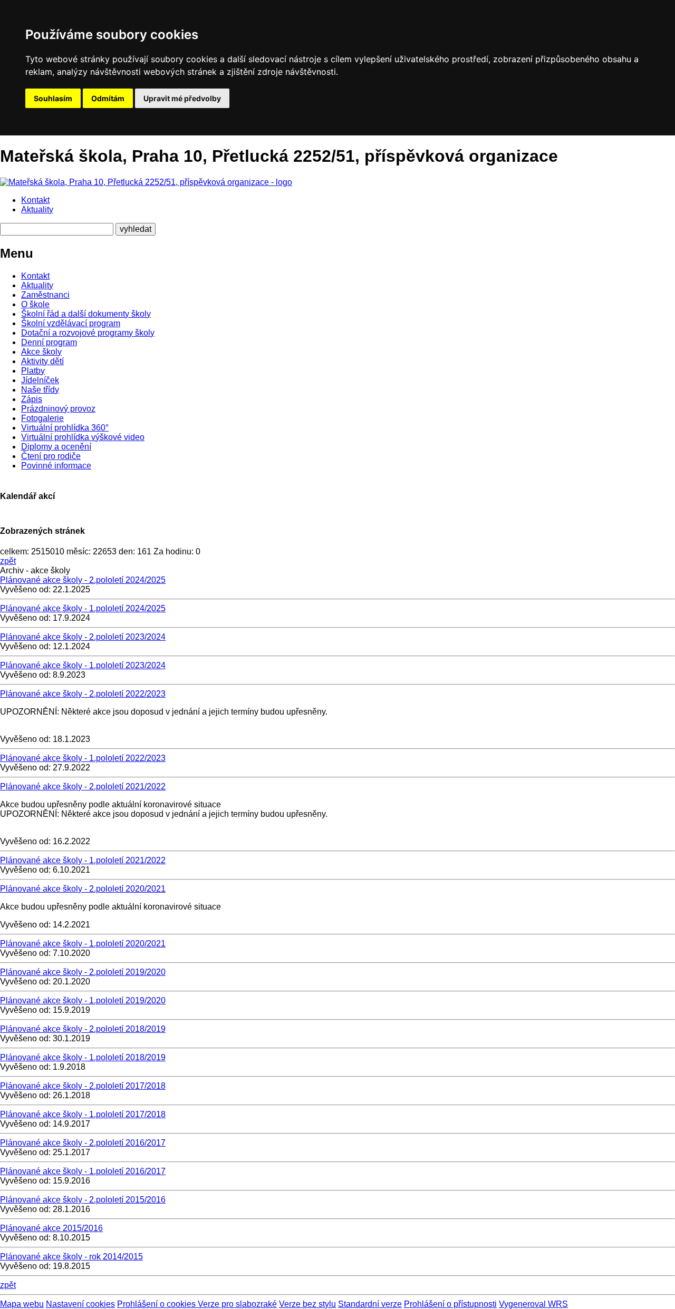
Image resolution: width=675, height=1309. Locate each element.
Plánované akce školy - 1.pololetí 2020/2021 (83, 943)
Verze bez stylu (307, 1304)
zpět (8, 560)
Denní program (49, 342)
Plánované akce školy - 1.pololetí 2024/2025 (83, 608)
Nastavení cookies (80, 1304)
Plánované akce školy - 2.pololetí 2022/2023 (83, 693)
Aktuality (37, 209)
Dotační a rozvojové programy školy (88, 332)
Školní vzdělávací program (70, 323)
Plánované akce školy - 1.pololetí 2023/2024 (83, 665)
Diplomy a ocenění (56, 446)
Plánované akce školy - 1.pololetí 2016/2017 (83, 1171)
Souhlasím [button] (53, 98)
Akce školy (41, 351)
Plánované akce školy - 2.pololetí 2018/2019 (83, 1028)
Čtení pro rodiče (51, 456)
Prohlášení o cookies (157, 1304)
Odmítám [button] (107, 98)
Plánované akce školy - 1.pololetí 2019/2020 (83, 1000)
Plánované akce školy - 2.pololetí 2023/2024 (83, 636)
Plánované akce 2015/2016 (51, 1228)
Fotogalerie (42, 418)
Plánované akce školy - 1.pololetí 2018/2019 (83, 1057)
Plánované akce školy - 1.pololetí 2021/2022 (83, 860)
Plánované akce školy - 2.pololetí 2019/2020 (83, 972)
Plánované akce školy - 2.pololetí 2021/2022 (83, 786)
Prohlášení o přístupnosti (450, 1304)
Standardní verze (370, 1304)
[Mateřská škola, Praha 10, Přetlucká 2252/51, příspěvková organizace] (146, 182)
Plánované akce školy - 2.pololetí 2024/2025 (83, 579)
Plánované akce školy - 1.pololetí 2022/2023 (83, 758)
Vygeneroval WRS (533, 1304)
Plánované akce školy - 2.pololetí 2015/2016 (83, 1199)
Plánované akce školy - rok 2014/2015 (71, 1256)
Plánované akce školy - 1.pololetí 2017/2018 (83, 1114)
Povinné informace (56, 465)
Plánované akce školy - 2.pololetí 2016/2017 (83, 1142)
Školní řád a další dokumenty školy (86, 313)
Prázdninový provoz (58, 408)
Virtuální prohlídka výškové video (82, 437)
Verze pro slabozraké (237, 1304)
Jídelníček (40, 380)
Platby (33, 370)
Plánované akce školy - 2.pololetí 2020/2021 (83, 888)
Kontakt (35, 200)
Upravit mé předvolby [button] (182, 98)
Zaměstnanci (45, 294)
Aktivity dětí (42, 361)
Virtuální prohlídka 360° (65, 427)
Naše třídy (40, 389)
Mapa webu (22, 1304)
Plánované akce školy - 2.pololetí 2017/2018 (83, 1085)
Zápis (31, 399)
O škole (35, 304)
